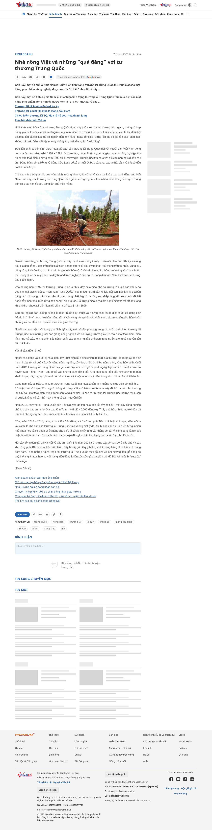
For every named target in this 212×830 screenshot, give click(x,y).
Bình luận (22, 514)
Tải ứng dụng (171, 788)
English (147, 748)
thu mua (104, 521)
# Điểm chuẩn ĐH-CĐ (97, 4)
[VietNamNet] (23, 14)
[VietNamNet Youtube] (178, 780)
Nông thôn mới (117, 761)
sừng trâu (49, 528)
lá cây (90, 521)
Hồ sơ (146, 754)
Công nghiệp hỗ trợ (120, 748)
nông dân (58, 521)
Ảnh (145, 761)
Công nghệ (173, 14)
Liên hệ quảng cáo (116, 774)
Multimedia (185, 741)
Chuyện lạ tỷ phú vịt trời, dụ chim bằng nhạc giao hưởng (48, 491)
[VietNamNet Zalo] (192, 780)
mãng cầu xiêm (123, 521)
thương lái (75, 521)
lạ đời (35, 528)
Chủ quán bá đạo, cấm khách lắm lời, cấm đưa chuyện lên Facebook (55, 496)
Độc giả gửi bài (189, 788)
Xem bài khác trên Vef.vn (30, 120)
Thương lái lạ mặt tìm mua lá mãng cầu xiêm (42, 111)
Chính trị (32, 14)
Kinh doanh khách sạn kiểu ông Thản (37, 477)
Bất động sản (82, 761)
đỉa (63, 528)
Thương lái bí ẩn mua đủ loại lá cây (37, 106)
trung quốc (40, 521)
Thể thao (115, 14)
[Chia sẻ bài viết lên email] (30, 77)
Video (182, 734)
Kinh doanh (55, 14)
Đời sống (148, 14)
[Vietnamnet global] (165, 6)
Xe (182, 14)
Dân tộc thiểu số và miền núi (159, 734)
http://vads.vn (121, 795)
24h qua (183, 754)
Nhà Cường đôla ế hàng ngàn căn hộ (37, 487)
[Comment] (51, 77)
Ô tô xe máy (81, 748)
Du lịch (78, 754)
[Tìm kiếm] (195, 5)
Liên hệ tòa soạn (48, 789)
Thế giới (104, 14)
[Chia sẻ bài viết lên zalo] (24, 77)
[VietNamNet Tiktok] (185, 780)
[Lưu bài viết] (43, 77)
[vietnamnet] (25, 8)
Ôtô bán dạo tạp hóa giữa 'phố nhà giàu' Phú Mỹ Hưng (47, 482)
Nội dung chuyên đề (154, 741)
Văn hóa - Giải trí (131, 14)
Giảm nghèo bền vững (121, 754)
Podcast (183, 748)
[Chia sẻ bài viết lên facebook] (17, 77)
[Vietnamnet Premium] (25, 736)
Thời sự (42, 14)
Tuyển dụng (180, 793)
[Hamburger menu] (188, 14)
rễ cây (22, 528)
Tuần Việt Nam (148, 4)
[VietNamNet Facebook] (171, 780)
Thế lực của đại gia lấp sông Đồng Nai (37, 500)
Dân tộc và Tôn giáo (74, 14)
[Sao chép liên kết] (37, 77)
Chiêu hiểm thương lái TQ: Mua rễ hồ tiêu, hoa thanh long (51, 115)
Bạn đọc (113, 734)
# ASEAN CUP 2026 (70, 4)
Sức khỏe (160, 14)
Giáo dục (93, 14)
